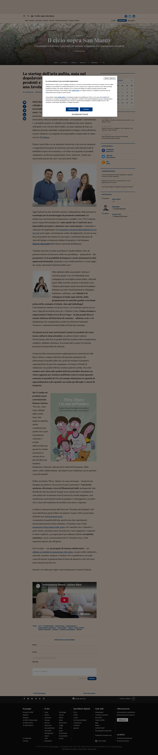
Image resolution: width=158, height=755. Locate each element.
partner (105, 97)
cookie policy (75, 90)
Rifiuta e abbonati (110, 78)
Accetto (86, 109)
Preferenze (72, 109)
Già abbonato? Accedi (80, 114)
